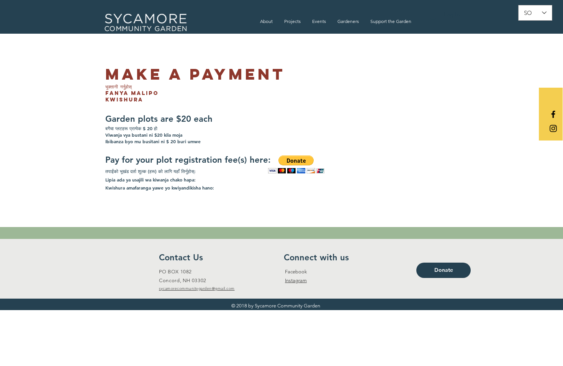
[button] (266, 21)
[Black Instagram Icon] (553, 128)
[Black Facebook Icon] (553, 114)
